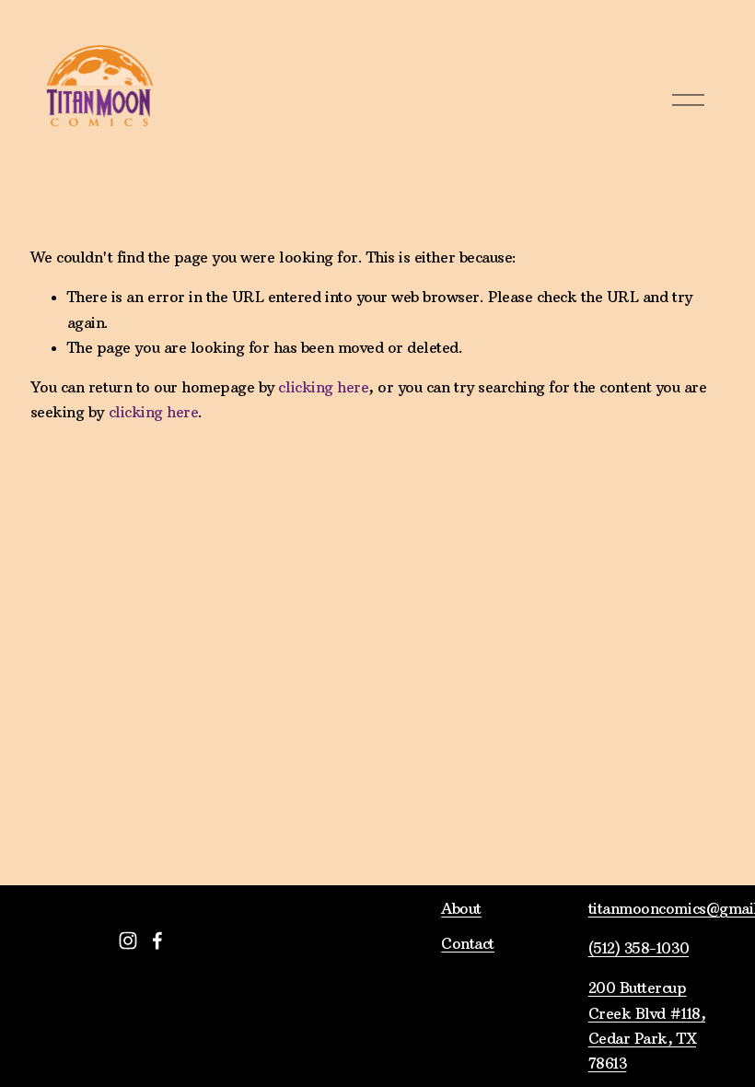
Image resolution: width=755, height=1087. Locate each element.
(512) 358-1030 (638, 948)
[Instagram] (128, 940)
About (461, 908)
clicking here (323, 387)
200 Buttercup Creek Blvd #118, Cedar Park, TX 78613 (646, 1025)
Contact (467, 943)
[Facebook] (157, 940)
